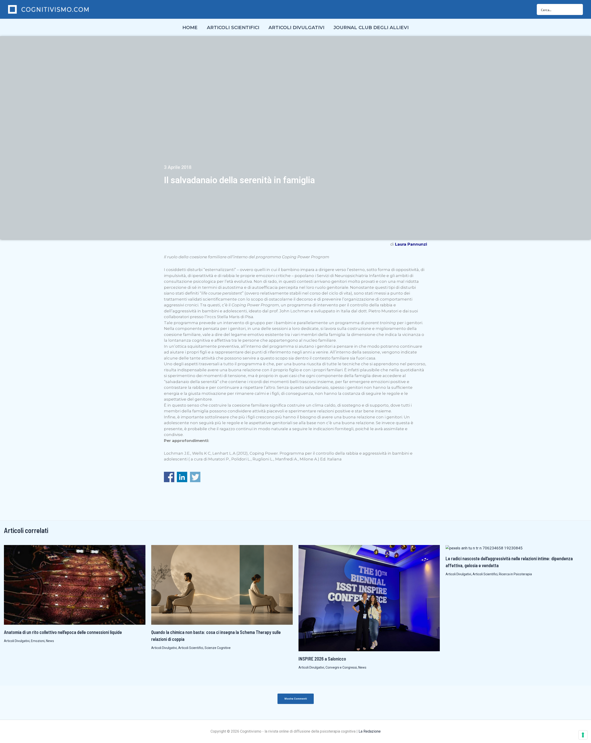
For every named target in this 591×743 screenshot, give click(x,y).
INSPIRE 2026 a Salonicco (322, 658)
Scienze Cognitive (218, 648)
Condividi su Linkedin (182, 477)
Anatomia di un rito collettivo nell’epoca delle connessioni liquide (63, 632)
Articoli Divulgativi (17, 641)
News (50, 641)
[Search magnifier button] (577, 9)
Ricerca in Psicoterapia (515, 574)
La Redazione (370, 731)
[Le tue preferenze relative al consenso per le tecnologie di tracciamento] (583, 735)
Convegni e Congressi (341, 667)
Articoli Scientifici (190, 648)
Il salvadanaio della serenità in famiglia (239, 180)
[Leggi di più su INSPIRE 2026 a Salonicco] (369, 597)
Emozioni (38, 641)
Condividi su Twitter (195, 477)
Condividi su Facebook (169, 477)
